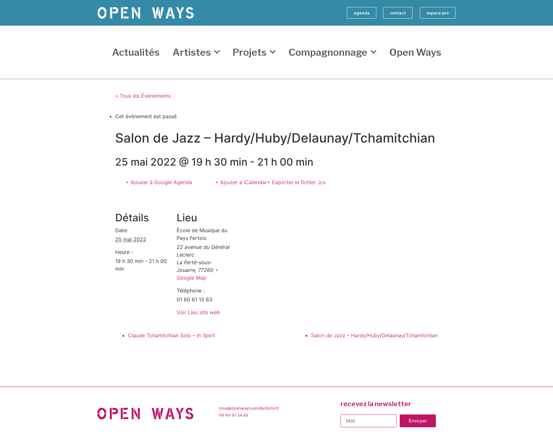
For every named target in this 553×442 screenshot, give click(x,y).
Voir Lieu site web (198, 312)
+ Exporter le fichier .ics (296, 182)
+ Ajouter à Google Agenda (158, 182)
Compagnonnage (327, 52)
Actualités (136, 52)
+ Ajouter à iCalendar (241, 182)
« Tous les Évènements (143, 96)
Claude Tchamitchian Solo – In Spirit (171, 335)
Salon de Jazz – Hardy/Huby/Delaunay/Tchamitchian (374, 335)
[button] (361, 13)
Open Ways (415, 52)
